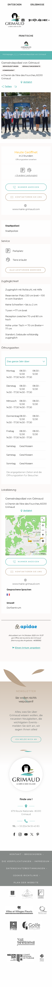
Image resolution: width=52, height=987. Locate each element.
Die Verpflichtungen (16, 861)
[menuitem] (15, 4)
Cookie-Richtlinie (25, 875)
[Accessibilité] (29, 20)
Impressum (41, 861)
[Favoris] (35, 20)
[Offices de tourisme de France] (42, 958)
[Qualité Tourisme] (43, 910)
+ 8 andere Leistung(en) (26, 175)
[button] (39, 20)
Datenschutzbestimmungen (25, 868)
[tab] (23, 361)
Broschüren (33, 854)
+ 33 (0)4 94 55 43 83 (26, 826)
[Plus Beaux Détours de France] (40, 894)
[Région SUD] (20, 958)
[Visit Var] (26, 942)
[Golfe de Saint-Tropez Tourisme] (32, 926)
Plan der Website (26, 882)
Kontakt (15, 854)
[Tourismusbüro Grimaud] (26, 774)
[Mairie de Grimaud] (12, 894)
